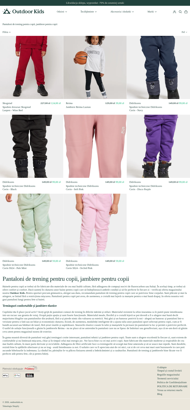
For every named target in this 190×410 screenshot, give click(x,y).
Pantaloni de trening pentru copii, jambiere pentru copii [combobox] (66, 278)
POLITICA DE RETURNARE (172, 386)
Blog (159, 394)
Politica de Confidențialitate (172, 382)
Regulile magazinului (168, 374)
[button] (185, 12)
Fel (183, 32)
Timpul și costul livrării (169, 370)
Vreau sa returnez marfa (169, 390)
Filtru (5, 32)
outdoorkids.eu (16, 402)
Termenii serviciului (167, 378)
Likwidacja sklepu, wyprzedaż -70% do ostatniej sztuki (95, 2)
